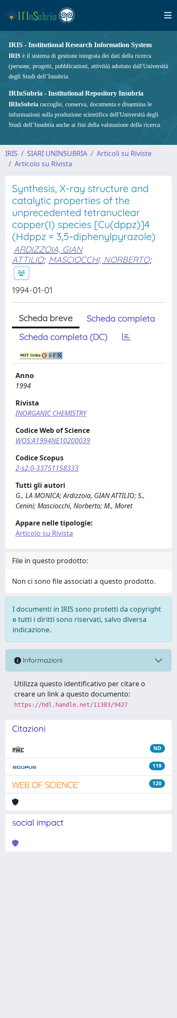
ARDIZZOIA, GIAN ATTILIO (47, 254)
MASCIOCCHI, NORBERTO (99, 259)
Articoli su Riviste (124, 153)
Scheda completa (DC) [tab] (63, 336)
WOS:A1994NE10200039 (52, 440)
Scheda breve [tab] (46, 317)
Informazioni (41, 660)
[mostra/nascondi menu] (168, 15)
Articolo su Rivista (43, 163)
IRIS (11, 153)
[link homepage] (44, 15)
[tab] (126, 337)
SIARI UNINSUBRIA (57, 153)
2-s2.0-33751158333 (47, 468)
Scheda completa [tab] (121, 318)
